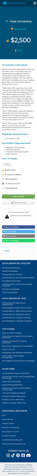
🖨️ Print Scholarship (18, 203)
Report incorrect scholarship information (18, 214)
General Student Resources (13, 396)
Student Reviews (9, 436)
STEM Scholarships (10, 292)
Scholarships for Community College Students (17, 285)
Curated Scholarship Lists (12, 440)
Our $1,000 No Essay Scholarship (15, 373)
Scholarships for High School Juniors (17, 308)
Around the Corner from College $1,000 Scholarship (18, 377)
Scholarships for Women (12, 274)
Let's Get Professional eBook (13, 393)
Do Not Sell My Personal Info (14, 444)
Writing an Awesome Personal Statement (14, 342)
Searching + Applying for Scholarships (17, 346)
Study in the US (8, 349)
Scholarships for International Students (18, 278)
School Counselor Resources (14, 403)
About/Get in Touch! (10, 432)
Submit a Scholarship (10, 428)
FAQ (4, 415)
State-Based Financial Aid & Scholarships (18, 361)
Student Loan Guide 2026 (12, 400)
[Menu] (35, 3)
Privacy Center (8, 423)
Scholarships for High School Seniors (17, 311)
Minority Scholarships (10, 289)
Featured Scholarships (11, 382)
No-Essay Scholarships (11, 268)
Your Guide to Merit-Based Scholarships (13, 357)
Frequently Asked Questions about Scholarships (16, 389)
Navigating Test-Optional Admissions (17, 353)
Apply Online (18, 196)
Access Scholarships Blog (12, 385)
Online (7, 164)
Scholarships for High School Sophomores (13, 304)
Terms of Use (7, 419)
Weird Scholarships (10, 271)
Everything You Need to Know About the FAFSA (17, 337)
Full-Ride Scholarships (11, 281)
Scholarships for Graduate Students (17, 321)
